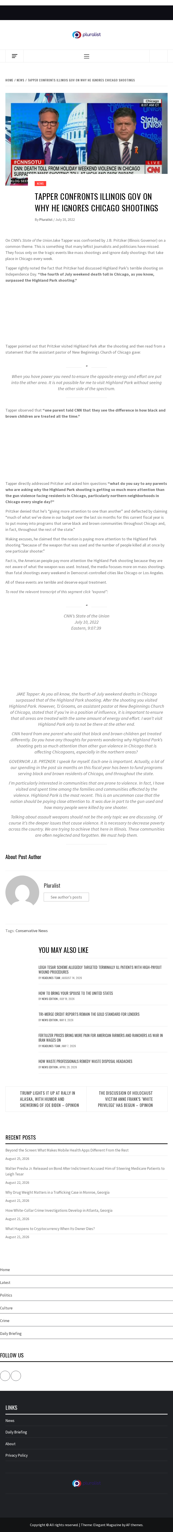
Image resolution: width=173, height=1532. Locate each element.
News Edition (50, 999)
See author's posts (66, 897)
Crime (4, 1320)
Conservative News (32, 930)
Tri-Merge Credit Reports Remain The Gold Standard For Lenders (89, 1014)
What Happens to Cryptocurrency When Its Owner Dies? (50, 1228)
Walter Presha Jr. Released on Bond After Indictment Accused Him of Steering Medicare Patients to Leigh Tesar (85, 1171)
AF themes (134, 1525)
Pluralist (46, 219)
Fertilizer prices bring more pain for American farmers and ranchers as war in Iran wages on (101, 1038)
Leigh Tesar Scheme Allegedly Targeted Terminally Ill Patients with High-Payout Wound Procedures (100, 970)
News (40, 183)
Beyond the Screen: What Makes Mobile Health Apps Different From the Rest (67, 1150)
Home (5, 1269)
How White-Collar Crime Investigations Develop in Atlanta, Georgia (58, 1210)
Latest (5, 1282)
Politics (6, 1295)
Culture (6, 1308)
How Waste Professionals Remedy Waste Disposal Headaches (85, 1061)
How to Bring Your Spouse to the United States (76, 993)
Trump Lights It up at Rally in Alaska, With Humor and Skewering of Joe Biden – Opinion (49, 1099)
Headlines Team (51, 978)
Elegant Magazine (107, 1525)
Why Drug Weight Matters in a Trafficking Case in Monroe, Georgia (57, 1192)
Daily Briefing (11, 1333)
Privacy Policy (16, 1455)
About (10, 1443)
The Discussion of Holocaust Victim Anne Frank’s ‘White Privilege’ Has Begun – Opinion (125, 1099)
